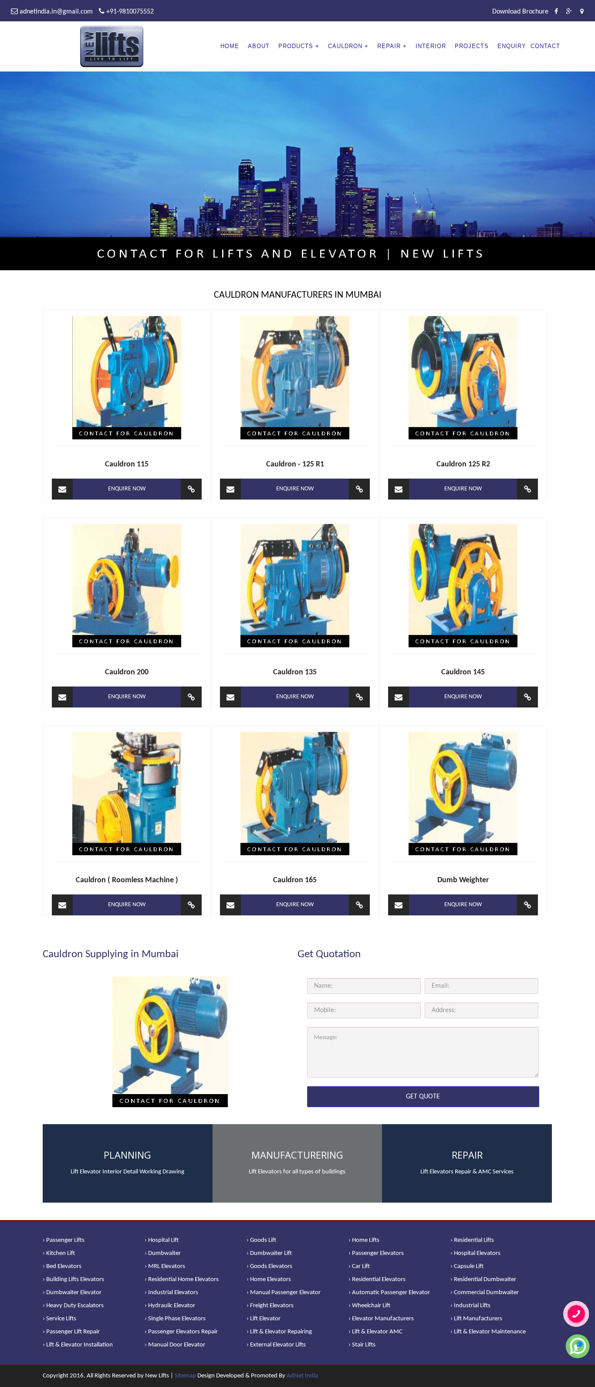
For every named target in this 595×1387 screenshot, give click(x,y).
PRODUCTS (295, 46)
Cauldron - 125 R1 (295, 464)
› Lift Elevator (264, 1319)
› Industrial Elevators (171, 1292)
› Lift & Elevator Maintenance (488, 1332)
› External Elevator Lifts (276, 1345)
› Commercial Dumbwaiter (484, 1292)
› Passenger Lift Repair (71, 1332)
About (259, 46)
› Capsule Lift (466, 1266)
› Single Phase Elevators (175, 1319)
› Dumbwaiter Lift (269, 1253)
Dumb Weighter (463, 880)
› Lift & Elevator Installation (78, 1345)
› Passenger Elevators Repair (181, 1332)
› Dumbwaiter (163, 1253)
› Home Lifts (363, 1240)
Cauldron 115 (127, 464)
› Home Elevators (269, 1279)
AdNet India (302, 1376)
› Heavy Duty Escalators (73, 1305)
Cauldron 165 (295, 880)
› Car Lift (359, 1266)
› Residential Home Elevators (182, 1279)
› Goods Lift (261, 1240)
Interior (431, 46)
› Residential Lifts (472, 1240)
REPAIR (389, 46)
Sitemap (185, 1376)
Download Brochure (520, 11)
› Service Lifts (59, 1319)
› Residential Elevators (377, 1279)
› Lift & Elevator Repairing (279, 1332)
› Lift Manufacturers (476, 1319)
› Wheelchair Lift (369, 1305)
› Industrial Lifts (470, 1305)
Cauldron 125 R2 (463, 464)
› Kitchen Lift (59, 1253)
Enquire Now (126, 489)
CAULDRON (345, 46)
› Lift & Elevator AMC (375, 1332)
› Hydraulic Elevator (170, 1305)
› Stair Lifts (361, 1345)
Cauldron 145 (463, 672)
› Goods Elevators (269, 1266)
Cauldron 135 (295, 672)
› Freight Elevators (270, 1305)
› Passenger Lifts (64, 1240)
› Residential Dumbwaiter (483, 1279)
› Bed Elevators (62, 1266)
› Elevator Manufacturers (381, 1319)
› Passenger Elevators (376, 1253)
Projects (472, 46)
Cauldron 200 (127, 672)
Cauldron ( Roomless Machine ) (127, 880)
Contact (545, 46)
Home (229, 46)
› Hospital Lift (162, 1240)
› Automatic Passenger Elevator (389, 1292)
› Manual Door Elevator (175, 1345)
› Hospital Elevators (475, 1253)
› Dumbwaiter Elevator (72, 1292)
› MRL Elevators (165, 1266)
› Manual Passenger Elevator (284, 1292)
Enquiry (511, 46)
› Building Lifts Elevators (73, 1279)
